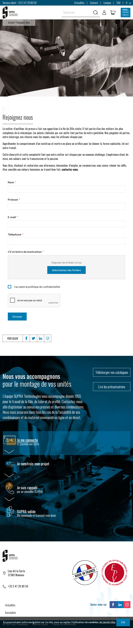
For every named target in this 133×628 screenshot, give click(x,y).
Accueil (11, 22)
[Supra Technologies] (10, 12)
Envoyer (17, 316)
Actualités (10, 605)
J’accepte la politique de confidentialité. (37, 286)
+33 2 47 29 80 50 (27, 3)
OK (123, 622)
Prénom (14, 199)
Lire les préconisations (111, 386)
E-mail (13, 217)
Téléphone (15, 234)
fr (127, 3)
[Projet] (113, 12)
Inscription (10, 613)
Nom (12, 182)
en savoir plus (107, 621)
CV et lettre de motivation (26, 251)
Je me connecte (27, 440)
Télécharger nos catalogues (111, 372)
